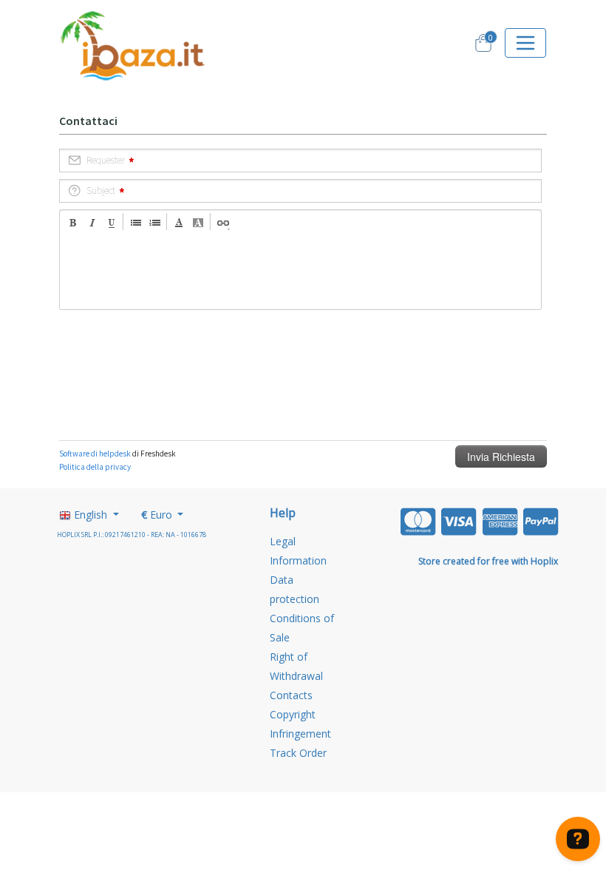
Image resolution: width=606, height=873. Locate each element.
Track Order (298, 753)
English (90, 515)
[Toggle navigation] (525, 43)
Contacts (291, 695)
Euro (158, 515)
